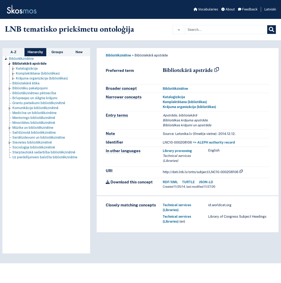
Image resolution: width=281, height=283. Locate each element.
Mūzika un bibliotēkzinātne (32, 128)
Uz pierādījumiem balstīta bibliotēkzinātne (44, 157)
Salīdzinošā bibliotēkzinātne (34, 133)
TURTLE (188, 182)
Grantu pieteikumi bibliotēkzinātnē (38, 103)
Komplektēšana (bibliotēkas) (38, 73)
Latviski (270, 9)
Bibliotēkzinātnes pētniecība (34, 93)
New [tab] (79, 52)
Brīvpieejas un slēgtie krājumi (34, 98)
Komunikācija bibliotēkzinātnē (35, 108)
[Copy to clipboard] (216, 70)
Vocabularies (207, 9)
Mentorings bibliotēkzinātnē (33, 118)
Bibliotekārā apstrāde (29, 64)
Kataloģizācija (27, 68)
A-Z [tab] (13, 52)
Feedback (249, 9)
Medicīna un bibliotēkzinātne (34, 113)
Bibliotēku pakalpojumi (30, 88)
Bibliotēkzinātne (21, 59)
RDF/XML (170, 182)
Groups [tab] (57, 52)
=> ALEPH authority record (214, 142)
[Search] (271, 29)
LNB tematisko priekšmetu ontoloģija (69, 28)
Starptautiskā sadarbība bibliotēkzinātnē (43, 152)
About (230, 9)
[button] (179, 29)
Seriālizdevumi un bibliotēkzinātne (38, 137)
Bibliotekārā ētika (25, 83)
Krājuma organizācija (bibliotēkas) (42, 78)
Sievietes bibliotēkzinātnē (32, 142)
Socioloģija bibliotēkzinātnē (33, 147)
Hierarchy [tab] (35, 52)
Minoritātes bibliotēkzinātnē (33, 123)
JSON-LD (206, 182)
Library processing (177, 151)
